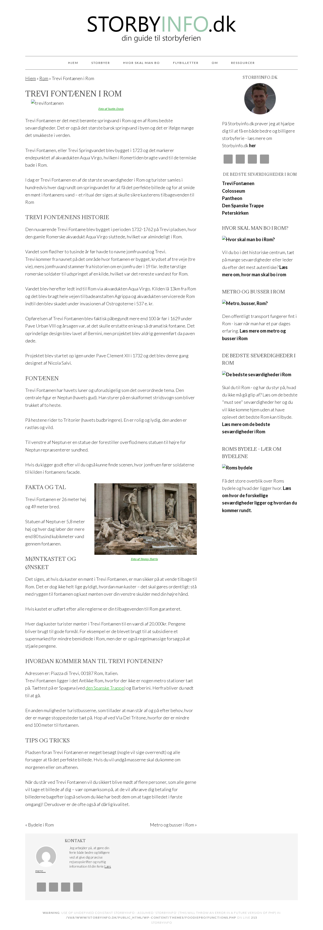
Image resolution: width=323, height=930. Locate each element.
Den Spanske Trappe (243, 205)
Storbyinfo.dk (161, 25)
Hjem (30, 78)
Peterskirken (235, 213)
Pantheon (232, 198)
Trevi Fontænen (238, 183)
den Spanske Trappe (105, 688)
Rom (43, 78)
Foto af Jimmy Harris (144, 559)
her (252, 145)
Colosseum (233, 191)
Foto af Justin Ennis (111, 109)
